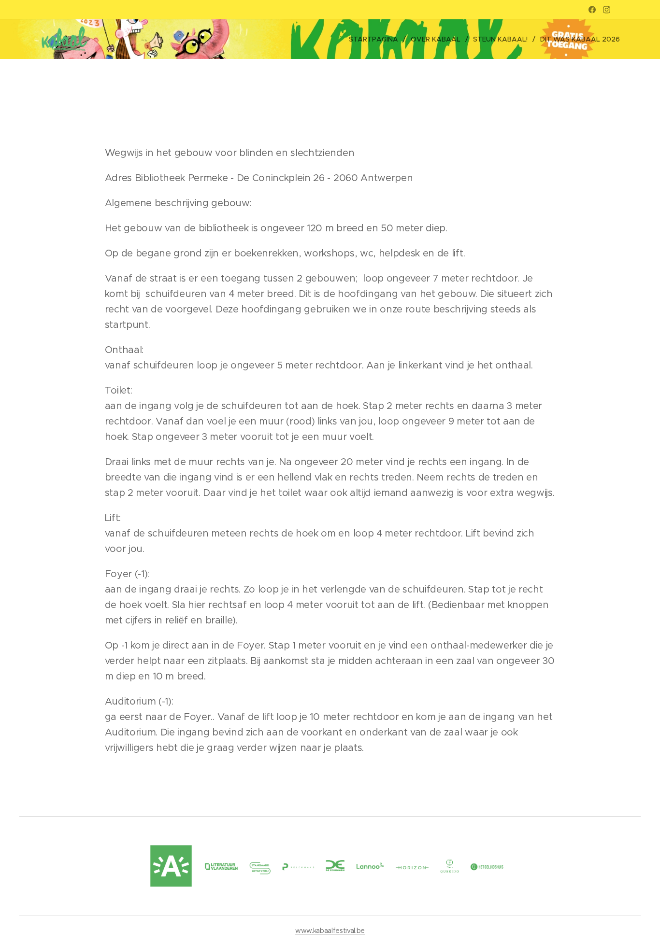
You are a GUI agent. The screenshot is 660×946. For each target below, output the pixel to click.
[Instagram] (607, 9)
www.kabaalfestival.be (330, 930)
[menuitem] (376, 39)
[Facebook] (592, 9)
